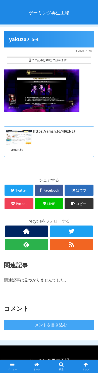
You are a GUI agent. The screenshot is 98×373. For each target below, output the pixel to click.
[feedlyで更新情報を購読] (26, 244)
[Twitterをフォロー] (71, 231)
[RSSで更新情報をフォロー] (71, 244)
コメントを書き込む (49, 325)
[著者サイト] (26, 231)
